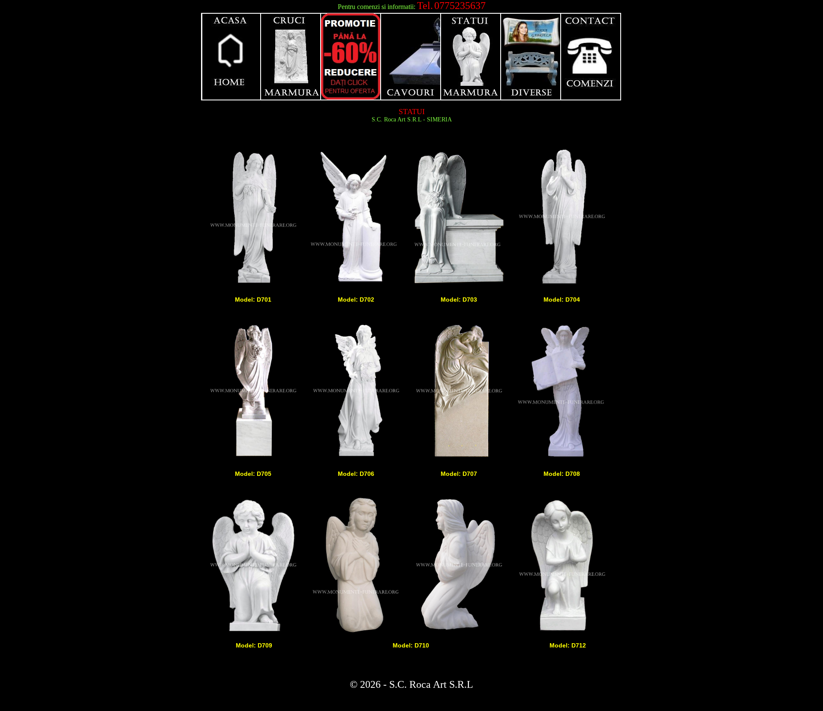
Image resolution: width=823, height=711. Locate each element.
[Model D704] (561, 284)
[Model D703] (458, 284)
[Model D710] (355, 632)
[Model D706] (355, 458)
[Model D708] (561, 458)
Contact (591, 56)
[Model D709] (252, 632)
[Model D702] (355, 284)
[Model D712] (561, 632)
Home (231, 56)
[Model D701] (252, 284)
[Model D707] (458, 458)
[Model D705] (252, 458)
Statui (471, 56)
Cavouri (411, 56)
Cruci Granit (351, 56)
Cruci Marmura (291, 56)
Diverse (531, 56)
